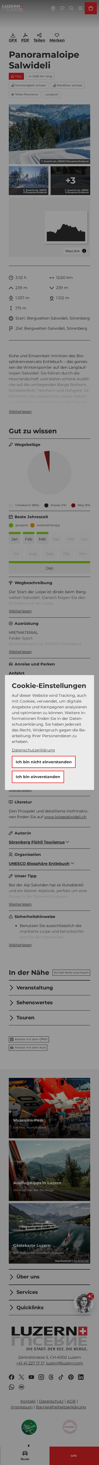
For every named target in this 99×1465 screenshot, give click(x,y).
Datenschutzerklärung (33, 750)
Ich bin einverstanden (38, 776)
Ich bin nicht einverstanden (44, 761)
